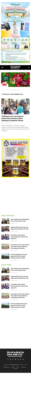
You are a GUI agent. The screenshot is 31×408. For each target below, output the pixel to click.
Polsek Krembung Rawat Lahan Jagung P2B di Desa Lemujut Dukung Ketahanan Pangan (19, 256)
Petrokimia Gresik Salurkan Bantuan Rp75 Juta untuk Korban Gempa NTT (19, 236)
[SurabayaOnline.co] (15, 67)
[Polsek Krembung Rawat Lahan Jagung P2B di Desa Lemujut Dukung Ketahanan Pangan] (5, 256)
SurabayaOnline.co (15, 364)
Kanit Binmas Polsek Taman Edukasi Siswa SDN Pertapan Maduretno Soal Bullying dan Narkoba (20, 246)
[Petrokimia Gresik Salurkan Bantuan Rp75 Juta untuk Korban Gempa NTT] (5, 237)
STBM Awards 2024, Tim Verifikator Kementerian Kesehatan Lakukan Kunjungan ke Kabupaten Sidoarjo (12, 118)
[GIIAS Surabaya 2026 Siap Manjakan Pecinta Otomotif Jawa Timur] (5, 221)
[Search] (29, 67)
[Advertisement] (15, 196)
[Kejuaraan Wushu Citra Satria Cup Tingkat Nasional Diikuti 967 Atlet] (5, 229)
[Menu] (2, 67)
